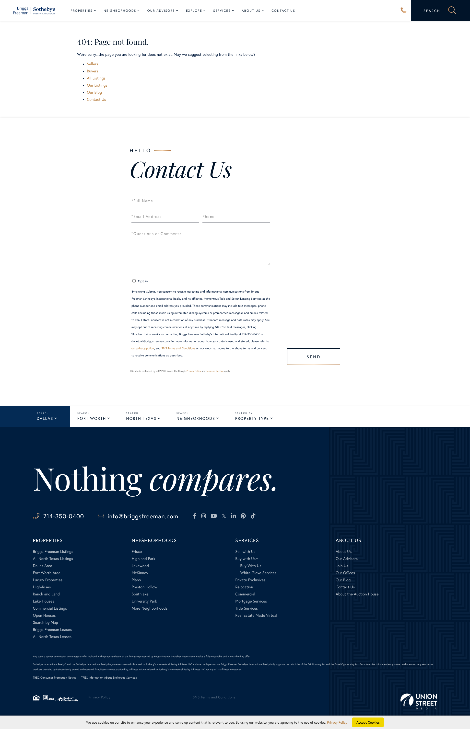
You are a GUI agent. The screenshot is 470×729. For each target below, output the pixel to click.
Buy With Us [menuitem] (250, 565)
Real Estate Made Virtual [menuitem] (256, 615)
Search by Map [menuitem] (45, 622)
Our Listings (97, 85)
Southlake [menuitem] (140, 594)
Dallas (45, 418)
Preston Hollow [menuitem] (144, 587)
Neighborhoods (195, 418)
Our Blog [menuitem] (343, 579)
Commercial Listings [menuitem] (50, 608)
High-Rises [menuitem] (42, 587)
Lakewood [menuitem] (140, 565)
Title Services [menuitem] (246, 608)
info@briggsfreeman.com (142, 516)
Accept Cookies (368, 722)
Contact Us (96, 99)
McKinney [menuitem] (140, 572)
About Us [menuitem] (251, 11)
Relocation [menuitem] (244, 587)
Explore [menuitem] (194, 11)
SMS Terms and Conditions (178, 348)
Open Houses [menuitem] (44, 615)
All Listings (96, 78)
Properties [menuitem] (82, 11)
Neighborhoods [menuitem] (120, 11)
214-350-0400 (403, 10)
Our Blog (94, 92)
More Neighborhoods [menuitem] (149, 608)
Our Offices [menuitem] (345, 572)
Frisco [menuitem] (137, 551)
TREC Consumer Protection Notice (54, 678)
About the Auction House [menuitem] (357, 594)
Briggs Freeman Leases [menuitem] (52, 629)
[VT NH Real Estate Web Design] (418, 701)
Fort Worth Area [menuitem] (46, 572)
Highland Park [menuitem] (143, 558)
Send (314, 357)
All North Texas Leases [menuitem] (52, 636)
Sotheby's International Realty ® (49, 664)
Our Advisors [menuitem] (161, 11)
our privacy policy (142, 348)
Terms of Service (214, 371)
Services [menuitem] (222, 11)
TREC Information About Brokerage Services (109, 678)
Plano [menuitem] (136, 579)
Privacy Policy (194, 371)
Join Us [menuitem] (342, 565)
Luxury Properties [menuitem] (47, 579)
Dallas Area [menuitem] (42, 565)
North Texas (141, 418)
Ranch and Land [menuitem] (46, 594)
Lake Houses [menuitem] (43, 601)
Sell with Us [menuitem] (245, 551)
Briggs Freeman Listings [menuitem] (53, 551)
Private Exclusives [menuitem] (250, 579)
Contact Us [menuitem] (283, 11)
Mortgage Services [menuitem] (251, 601)
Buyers (92, 71)
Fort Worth (91, 418)
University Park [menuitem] (144, 601)
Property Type (252, 418)
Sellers (92, 64)
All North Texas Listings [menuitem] (53, 558)
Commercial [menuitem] (245, 594)
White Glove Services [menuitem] (258, 572)
